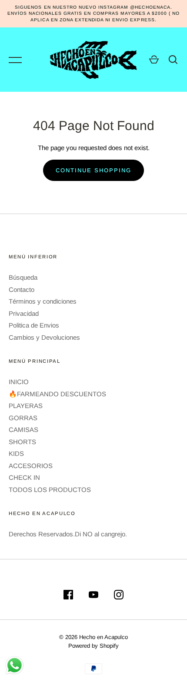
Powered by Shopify (93, 645)
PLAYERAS (26, 405)
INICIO (19, 381)
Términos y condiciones (43, 301)
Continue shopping (93, 170)
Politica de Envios (34, 325)
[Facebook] (68, 596)
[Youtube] (93, 596)
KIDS (16, 453)
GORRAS (23, 418)
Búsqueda (23, 277)
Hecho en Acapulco (103, 637)
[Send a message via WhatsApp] (14, 665)
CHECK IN (24, 477)
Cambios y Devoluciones (44, 337)
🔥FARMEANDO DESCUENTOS (57, 394)
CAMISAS (23, 429)
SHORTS (22, 441)
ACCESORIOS (31, 465)
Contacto (21, 289)
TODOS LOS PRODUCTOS (50, 489)
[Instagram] (119, 596)
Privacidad (24, 313)
